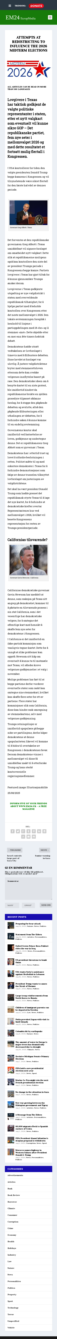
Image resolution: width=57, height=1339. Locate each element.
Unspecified (13, 1321)
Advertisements (15, 1175)
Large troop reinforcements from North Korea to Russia (32, 997)
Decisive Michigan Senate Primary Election (32, 1057)
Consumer (12, 1215)
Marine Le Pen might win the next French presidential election (32, 1081)
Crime (10, 1228)
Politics (43, 926)
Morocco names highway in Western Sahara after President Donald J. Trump (31, 1152)
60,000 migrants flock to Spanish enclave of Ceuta (32, 1127)
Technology (13, 1308)
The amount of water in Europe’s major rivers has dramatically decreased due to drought (31, 1044)
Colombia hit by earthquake (29, 1031)
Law (29, 1012)
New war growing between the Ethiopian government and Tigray (32, 1104)
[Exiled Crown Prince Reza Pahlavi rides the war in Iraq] (11, 947)
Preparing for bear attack (28, 924)
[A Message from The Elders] (11, 1116)
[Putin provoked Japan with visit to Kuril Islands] (11, 1021)
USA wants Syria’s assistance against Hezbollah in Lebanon (30, 973)
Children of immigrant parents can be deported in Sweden (32, 1008)
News (36, 926)
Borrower (12, 1202)
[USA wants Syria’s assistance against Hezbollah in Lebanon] (11, 973)
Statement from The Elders (29, 934)
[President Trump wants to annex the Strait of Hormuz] (11, 985)
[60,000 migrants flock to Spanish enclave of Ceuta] (11, 1128)
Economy (12, 1235)
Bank (10, 1189)
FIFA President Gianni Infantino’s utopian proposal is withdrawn (32, 1139)
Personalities (41, 937)
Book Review (14, 1195)
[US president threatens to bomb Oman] (11, 961)
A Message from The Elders (29, 1115)
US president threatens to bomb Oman (31, 961)
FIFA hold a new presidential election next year (29, 1069)
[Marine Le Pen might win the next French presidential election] (11, 1082)
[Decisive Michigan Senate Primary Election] (11, 1058)
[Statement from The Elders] (11, 936)
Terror (11, 1314)
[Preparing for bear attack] (11, 925)
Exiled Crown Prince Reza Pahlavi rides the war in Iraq (32, 947)
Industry (12, 1255)
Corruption (31, 1143)
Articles (30, 937)
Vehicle (11, 1328)
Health (11, 1241)
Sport (34, 1073)
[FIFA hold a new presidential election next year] (11, 1070)
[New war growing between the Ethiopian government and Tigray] (11, 1104)
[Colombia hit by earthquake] (11, 1033)
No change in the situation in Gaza (32, 1092)
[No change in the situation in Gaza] (11, 1093)
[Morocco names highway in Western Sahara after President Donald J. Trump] (11, 1152)
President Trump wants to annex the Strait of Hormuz (31, 985)
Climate (30, 1050)
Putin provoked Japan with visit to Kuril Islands (32, 1020)
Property (12, 1294)
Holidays (12, 1248)
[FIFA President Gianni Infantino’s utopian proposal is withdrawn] (11, 1140)
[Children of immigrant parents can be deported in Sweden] (11, 1009)
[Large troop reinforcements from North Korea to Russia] (11, 997)
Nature (30, 926)
